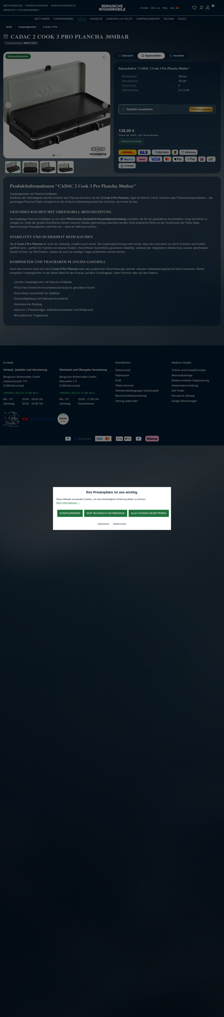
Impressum (104, 523)
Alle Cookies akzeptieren (148, 513)
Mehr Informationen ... (68, 503)
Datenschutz (119, 523)
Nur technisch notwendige (106, 513)
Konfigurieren (70, 513)
